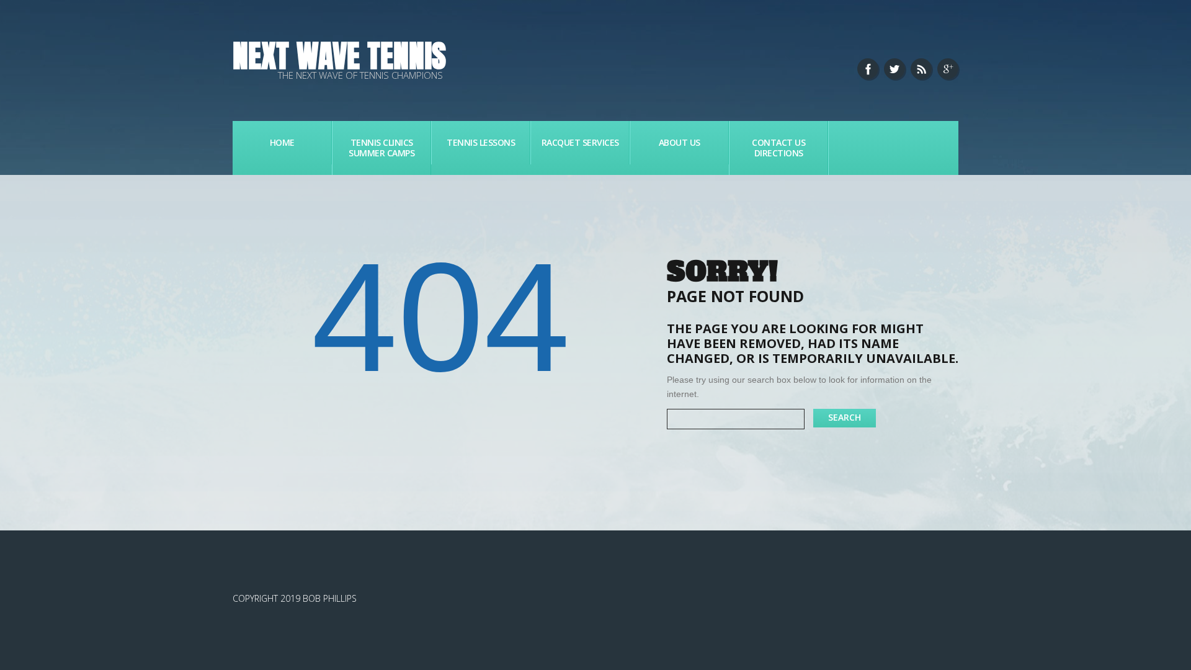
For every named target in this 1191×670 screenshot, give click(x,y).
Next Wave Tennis (339, 55)
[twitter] (894, 68)
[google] (947, 68)
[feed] (921, 68)
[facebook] (867, 68)
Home (282, 142)
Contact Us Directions (778, 147)
